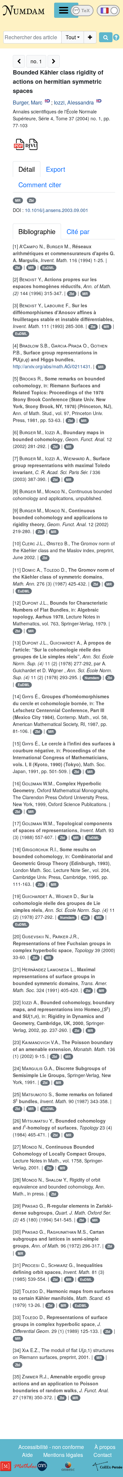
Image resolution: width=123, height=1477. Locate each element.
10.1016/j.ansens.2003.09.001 (56, 210)
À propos (104, 1447)
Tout (71, 37)
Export (55, 169)
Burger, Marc (27, 102)
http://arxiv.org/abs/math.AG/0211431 (52, 366)
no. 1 (36, 61)
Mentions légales (63, 1455)
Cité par (78, 231)
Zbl (31, 200)
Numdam (92, 677)
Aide (27, 1455)
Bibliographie (36, 231)
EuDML (48, 267)
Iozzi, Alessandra (74, 102)
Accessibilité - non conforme (51, 1447)
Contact (102, 1455)
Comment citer (39, 184)
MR (18, 200)
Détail (26, 169)
